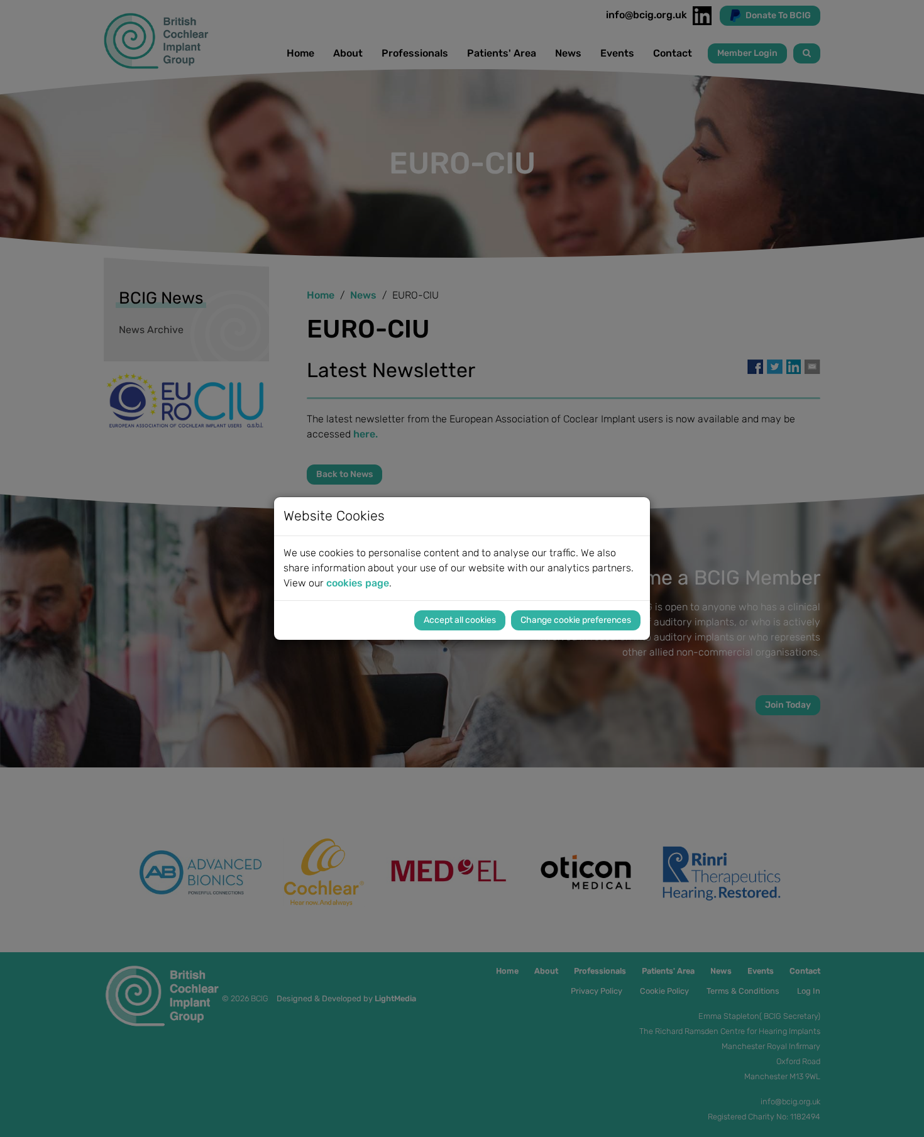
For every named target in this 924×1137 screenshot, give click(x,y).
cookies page (357, 583)
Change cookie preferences (575, 620)
